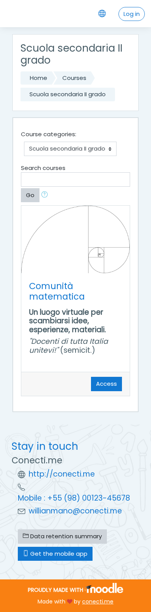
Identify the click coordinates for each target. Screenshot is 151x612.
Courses (74, 78)
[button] (46, 195)
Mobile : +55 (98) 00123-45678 (74, 498)
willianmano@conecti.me (75, 511)
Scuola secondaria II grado (67, 94)
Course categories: (48, 134)
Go (30, 195)
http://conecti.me (62, 474)
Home (38, 78)
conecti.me (97, 601)
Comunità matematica (57, 291)
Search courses (43, 168)
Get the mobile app (58, 554)
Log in (132, 14)
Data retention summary (65, 536)
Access (106, 384)
